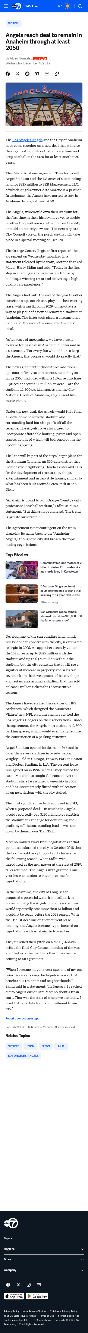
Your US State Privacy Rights (20, 1315)
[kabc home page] (11, 1223)
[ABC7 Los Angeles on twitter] (18, 1285)
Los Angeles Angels (27, 139)
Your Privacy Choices (35, 1311)
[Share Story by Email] (47, 73)
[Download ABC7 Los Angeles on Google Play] (37, 1296)
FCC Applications (41, 1320)
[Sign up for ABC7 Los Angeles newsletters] (39, 1285)
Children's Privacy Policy (64, 1311)
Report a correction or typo (22, 1018)
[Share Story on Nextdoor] (37, 73)
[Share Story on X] (17, 73)
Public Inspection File (16, 1320)
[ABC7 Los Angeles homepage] (16, 6)
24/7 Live (31, 6)
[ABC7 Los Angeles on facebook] (8, 1285)
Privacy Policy (11, 1311)
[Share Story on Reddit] (27, 73)
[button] (5, 6)
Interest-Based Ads (68, 1315)
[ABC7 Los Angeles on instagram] (28, 1285)
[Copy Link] (56, 73)
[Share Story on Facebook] (7, 73)
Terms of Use (46, 1315)
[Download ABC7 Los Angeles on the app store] (14, 1296)
